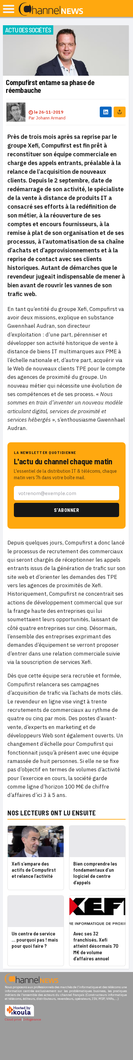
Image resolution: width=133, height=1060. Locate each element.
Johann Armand (51, 118)
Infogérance (32, 1019)
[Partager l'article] (120, 112)
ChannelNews (51, 9)
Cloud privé (13, 1019)
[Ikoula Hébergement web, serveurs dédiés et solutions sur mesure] (19, 1015)
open (8, 9)
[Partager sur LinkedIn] (106, 112)
